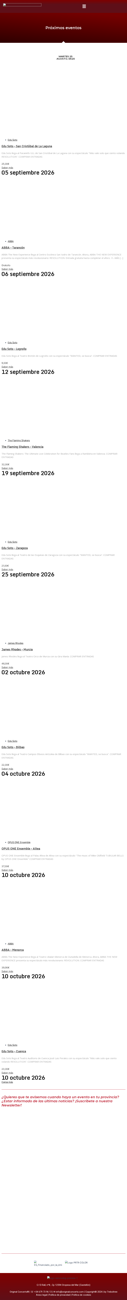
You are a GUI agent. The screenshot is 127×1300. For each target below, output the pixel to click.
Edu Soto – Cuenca (14, 1051)
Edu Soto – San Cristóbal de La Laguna (27, 146)
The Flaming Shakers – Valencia (22, 446)
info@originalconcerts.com (70, 1291)
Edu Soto (12, 139)
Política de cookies (81, 1294)
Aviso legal (41, 1294)
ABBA (11, 241)
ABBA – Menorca (13, 949)
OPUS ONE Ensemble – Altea (21, 848)
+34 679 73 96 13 (43, 1291)
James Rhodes (15, 643)
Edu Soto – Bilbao (13, 747)
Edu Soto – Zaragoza (15, 548)
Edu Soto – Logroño (14, 348)
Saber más (7, 167)
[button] (84, 6)
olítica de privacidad (60, 1294)
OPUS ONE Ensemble (19, 842)
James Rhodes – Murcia (17, 649)
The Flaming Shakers (19, 440)
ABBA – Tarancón (13, 247)
